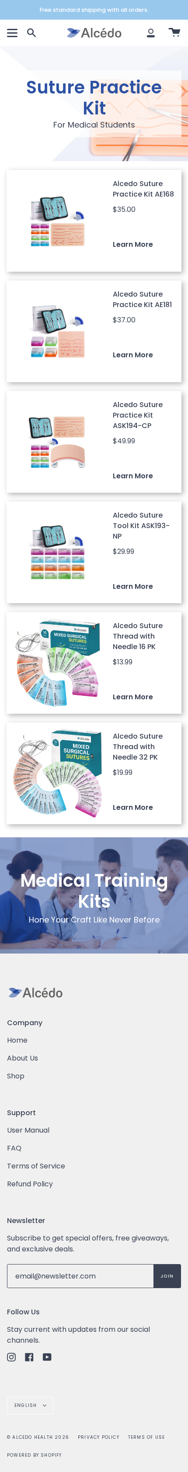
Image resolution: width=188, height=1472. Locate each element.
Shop (15, 1076)
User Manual (28, 1130)
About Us (22, 1058)
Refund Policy (30, 1184)
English (26, 1405)
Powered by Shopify (34, 1455)
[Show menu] (13, 32)
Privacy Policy (98, 1437)
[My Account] (150, 33)
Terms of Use (146, 1437)
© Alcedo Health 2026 (38, 1437)
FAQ (14, 1148)
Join (167, 1276)
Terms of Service (36, 1166)
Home (17, 1040)
